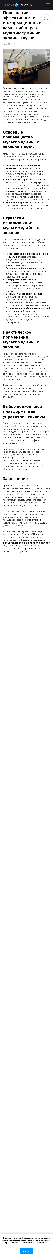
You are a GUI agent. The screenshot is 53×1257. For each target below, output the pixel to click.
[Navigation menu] (48, 4)
